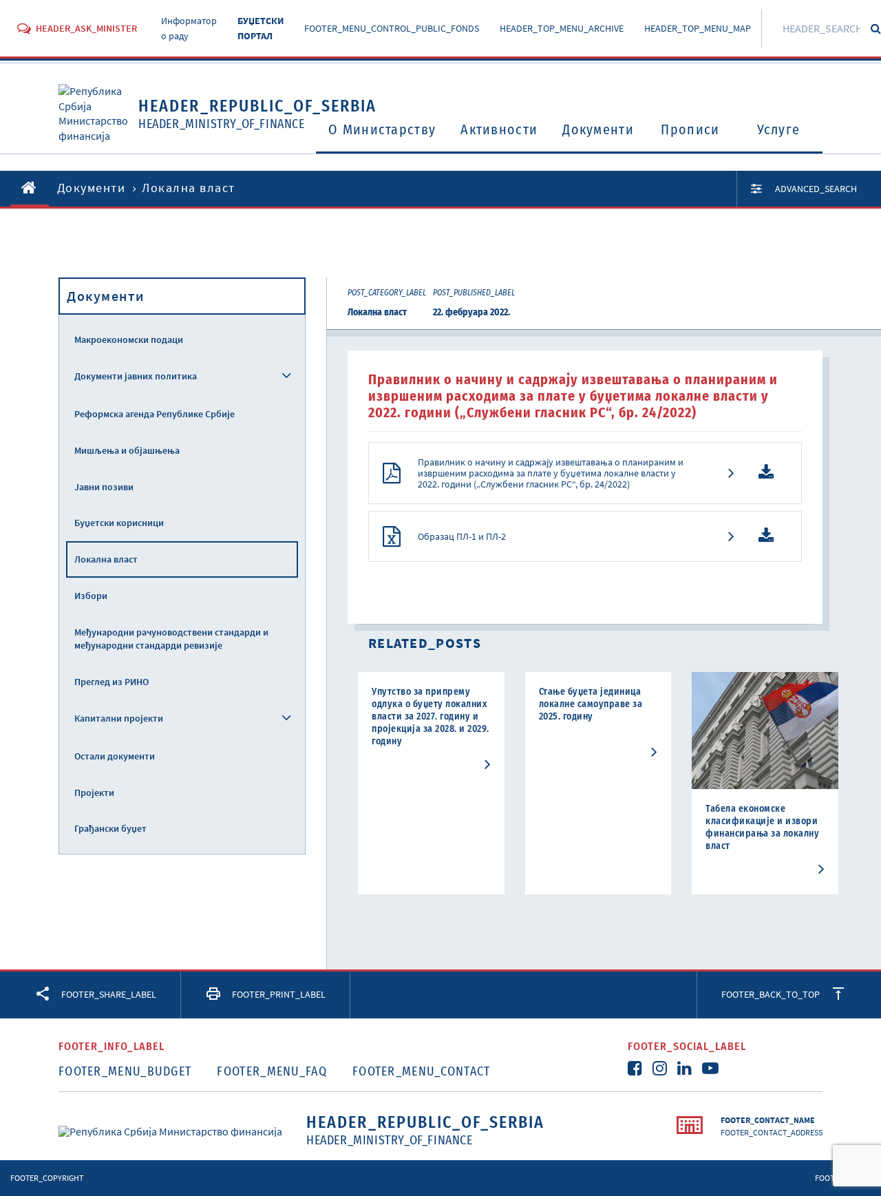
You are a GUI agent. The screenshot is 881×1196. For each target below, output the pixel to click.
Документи (598, 129)
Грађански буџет (110, 828)
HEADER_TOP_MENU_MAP (697, 28)
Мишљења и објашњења (127, 450)
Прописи (690, 129)
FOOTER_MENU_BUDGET (125, 1071)
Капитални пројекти (118, 718)
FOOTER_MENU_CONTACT (421, 1071)
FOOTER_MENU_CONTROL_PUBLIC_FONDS (391, 28)
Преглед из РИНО (111, 681)
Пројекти (94, 792)
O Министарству (382, 129)
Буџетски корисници (119, 522)
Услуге (778, 129)
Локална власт (106, 559)
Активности (499, 129)
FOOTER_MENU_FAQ (272, 1071)
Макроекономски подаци (128, 339)
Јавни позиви (104, 487)
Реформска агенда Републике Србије (154, 414)
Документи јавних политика (135, 376)
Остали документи (114, 756)
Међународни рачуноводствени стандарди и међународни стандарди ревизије (171, 638)
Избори (90, 595)
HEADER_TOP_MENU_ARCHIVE (562, 28)
